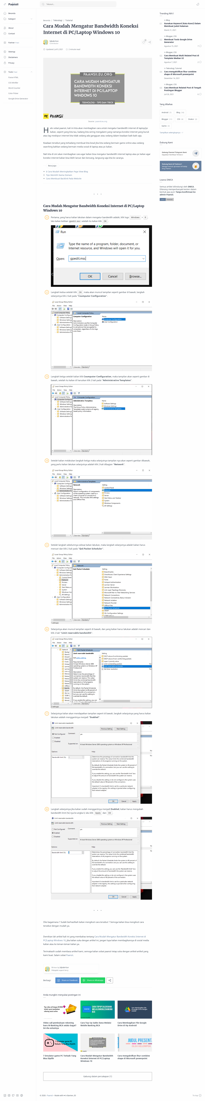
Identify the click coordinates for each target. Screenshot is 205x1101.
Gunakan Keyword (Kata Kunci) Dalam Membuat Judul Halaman (182, 24)
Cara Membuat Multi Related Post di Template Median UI (181, 56)
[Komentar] (143, 42)
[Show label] (171, 132)
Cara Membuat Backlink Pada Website (63, 178)
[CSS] (175, 36)
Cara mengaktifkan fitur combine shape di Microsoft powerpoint (180, 73)
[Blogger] (169, 36)
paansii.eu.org (101, 121)
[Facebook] (4, 1095)
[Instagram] (9, 1095)
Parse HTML (13, 77)
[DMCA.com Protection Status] (167, 199)
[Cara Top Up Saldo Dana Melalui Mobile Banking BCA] (97, 1010)
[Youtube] (17, 1095)
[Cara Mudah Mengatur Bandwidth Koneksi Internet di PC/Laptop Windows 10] (97, 1043)
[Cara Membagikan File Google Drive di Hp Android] (135, 1010)
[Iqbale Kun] (54, 41)
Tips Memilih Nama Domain (59, 175)
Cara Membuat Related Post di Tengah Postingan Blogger (182, 89)
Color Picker (13, 93)
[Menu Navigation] (4, 4)
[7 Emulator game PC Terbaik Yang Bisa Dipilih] (60, 1043)
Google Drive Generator (18, 98)
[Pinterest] (21, 1095)
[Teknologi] (170, 68)
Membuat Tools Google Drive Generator (178, 40)
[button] (197, 4)
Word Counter (14, 88)
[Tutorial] (178, 68)
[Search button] (43, 4)
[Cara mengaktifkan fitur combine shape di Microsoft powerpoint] (135, 1043)
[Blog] (168, 20)
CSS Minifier (13, 82)
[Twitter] (13, 1095)
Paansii (13, 4)
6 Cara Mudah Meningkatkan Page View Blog (67, 171)
